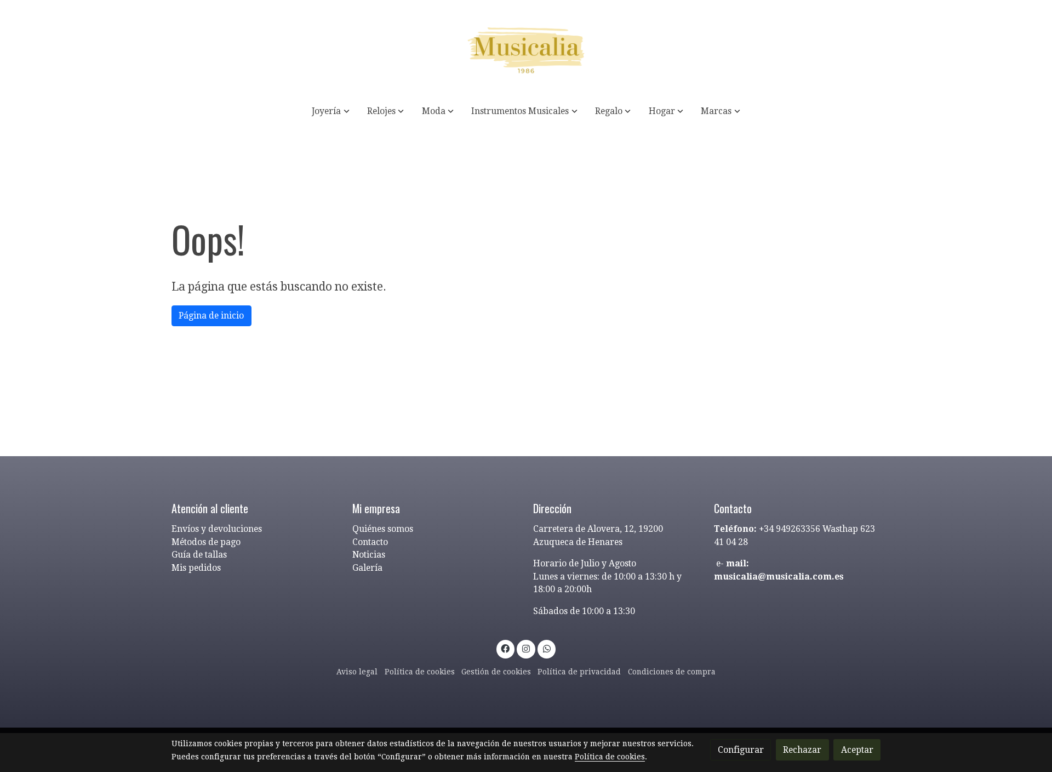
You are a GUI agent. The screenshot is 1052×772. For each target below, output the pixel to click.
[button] (331, 111)
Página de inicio (211, 315)
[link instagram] (526, 648)
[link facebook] (505, 648)
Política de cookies (420, 671)
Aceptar (857, 750)
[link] (526, 48)
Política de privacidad (579, 671)
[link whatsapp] (546, 648)
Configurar (741, 750)
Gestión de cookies (496, 671)
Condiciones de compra (672, 671)
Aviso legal (357, 671)
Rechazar (802, 750)
